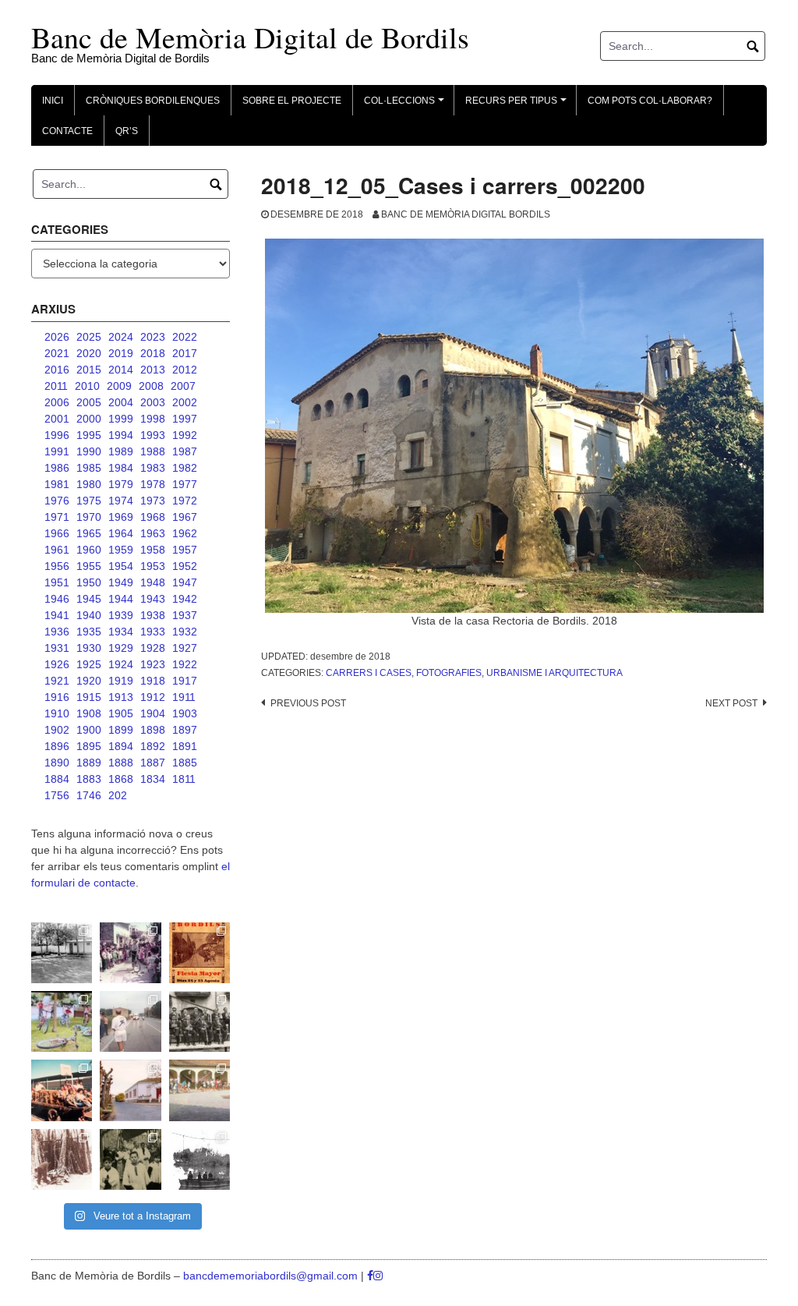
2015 (88, 369)
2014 (120, 369)
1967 (184, 517)
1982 (184, 468)
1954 (120, 566)
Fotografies (449, 672)
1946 (56, 599)
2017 (184, 353)
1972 (184, 500)
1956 (56, 566)
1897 (184, 730)
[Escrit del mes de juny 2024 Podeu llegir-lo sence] (61, 1159)
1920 (88, 680)
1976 (56, 500)
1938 (152, 615)
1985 (88, 468)
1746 (88, 795)
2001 (56, 418)
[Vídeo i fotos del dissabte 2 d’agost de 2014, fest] (61, 1021)
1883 (88, 779)
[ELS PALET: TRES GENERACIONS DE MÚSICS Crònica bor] (199, 1021)
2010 (87, 386)
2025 (88, 337)
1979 (120, 484)
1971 (56, 517)
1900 (88, 730)
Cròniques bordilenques (153, 100)
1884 (56, 779)
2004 (120, 402)
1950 (88, 582)
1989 (120, 451)
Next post (731, 703)
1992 (184, 435)
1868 (120, 779)
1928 (152, 648)
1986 (56, 468)
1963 (152, 533)
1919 (120, 680)
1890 (56, 762)
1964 (120, 533)
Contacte (67, 131)
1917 (184, 680)
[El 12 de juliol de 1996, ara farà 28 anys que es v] (61, 1090)
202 (117, 795)
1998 (152, 418)
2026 (56, 337)
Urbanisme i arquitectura (554, 672)
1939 (120, 615)
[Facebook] (370, 1275)
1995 (88, 435)
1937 (184, 615)
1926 (56, 664)
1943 (152, 599)
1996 (56, 435)
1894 (120, 746)
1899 (120, 730)
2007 (183, 386)
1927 (184, 648)
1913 (120, 697)
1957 (184, 549)
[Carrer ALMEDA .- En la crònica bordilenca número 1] (130, 1090)
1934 (120, 631)
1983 (152, 468)
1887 (152, 762)
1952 (184, 566)
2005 (88, 402)
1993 (152, 435)
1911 (184, 697)
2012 (184, 369)
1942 (184, 599)
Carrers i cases (368, 672)
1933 (152, 631)
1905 (120, 713)
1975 (88, 500)
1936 (56, 631)
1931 (56, 648)
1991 (56, 451)
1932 (184, 631)
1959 (120, 549)
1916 (56, 697)
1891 (184, 746)
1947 (184, 582)
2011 (56, 386)
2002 (184, 402)
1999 (120, 418)
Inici (52, 100)
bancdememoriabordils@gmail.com (272, 1275)
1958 (152, 549)
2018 (152, 353)
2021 (56, 353)
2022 (184, 337)
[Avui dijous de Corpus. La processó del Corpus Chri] (130, 1159)
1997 (184, 418)
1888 (120, 762)
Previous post (308, 703)
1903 (184, 713)
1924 (120, 664)
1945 (88, 599)
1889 (88, 762)
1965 (88, 533)
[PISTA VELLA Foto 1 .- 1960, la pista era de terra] (61, 952)
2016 (56, 369)
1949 (120, 582)
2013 (152, 369)
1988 (152, 451)
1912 (152, 697)
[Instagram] (378, 1275)
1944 (120, 599)
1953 (152, 566)
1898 (152, 730)
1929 (120, 648)
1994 (120, 435)
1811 (184, 779)
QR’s (126, 131)
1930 (88, 648)
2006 (56, 402)
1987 (184, 451)
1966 (56, 533)
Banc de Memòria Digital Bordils (465, 214)
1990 (88, 451)
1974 (120, 500)
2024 (120, 337)
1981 (56, 484)
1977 (184, 484)
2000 (88, 418)
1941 (56, 615)
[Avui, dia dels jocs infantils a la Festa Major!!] (130, 952)
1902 (56, 730)
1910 (56, 713)
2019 (120, 353)
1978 (152, 484)
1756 (56, 795)
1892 (152, 746)
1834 (152, 779)
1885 (184, 762)
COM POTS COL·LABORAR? (650, 100)
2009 (119, 386)
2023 (152, 337)
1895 (88, 746)
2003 (152, 402)
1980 (88, 484)
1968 (152, 517)
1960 (88, 549)
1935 (88, 631)
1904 (152, 713)
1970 (88, 517)
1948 (152, 582)
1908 (88, 713)
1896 (56, 746)
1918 (152, 680)
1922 (184, 664)
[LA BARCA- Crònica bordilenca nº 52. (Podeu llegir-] (199, 1159)
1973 (152, 500)
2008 (151, 386)
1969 (120, 517)
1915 (88, 697)
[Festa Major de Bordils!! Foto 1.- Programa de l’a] (199, 952)
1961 (56, 549)
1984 (120, 468)
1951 (56, 582)
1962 (184, 533)
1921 (56, 680)
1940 (88, 615)
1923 (152, 664)
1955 (88, 566)
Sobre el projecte (291, 100)
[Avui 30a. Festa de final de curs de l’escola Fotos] (199, 1090)
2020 (88, 353)
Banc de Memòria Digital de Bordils (250, 37)
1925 (88, 664)
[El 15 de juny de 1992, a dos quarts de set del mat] (130, 1021)
